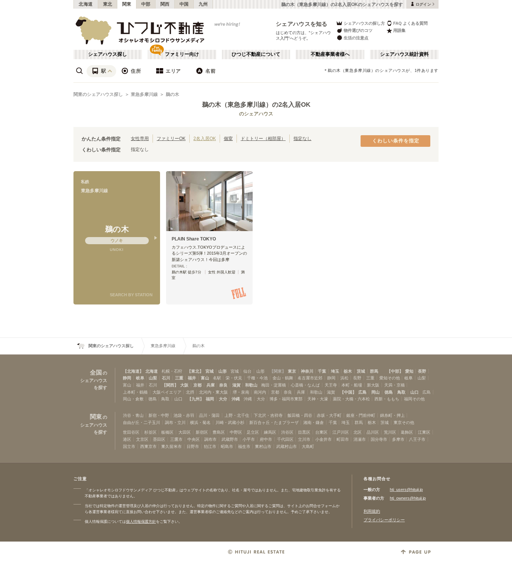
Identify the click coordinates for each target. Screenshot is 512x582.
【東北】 (195, 371)
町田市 (343, 439)
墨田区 (159, 439)
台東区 (321, 432)
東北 (107, 4)
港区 (127, 439)
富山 (205, 378)
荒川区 (390, 432)
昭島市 (227, 446)
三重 (179, 378)
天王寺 (331, 385)
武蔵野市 (230, 439)
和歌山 (251, 385)
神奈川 (307, 371)
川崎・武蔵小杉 (230, 422)
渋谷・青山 (133, 415)
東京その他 (404, 422)
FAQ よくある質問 (410, 23)
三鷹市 (176, 439)
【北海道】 (133, 371)
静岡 (127, 378)
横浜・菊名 (200, 422)
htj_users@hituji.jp (406, 489)
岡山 (375, 392)
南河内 (260, 392)
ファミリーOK (171, 138)
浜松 (344, 378)
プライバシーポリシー (384, 520)
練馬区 (270, 432)
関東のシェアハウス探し (98, 94)
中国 (184, 4)
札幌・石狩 (172, 371)
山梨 (153, 378)
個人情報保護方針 (141, 521)
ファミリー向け (182, 54)
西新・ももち (386, 399)
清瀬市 (359, 439)
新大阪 (373, 385)
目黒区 (304, 432)
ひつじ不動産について (256, 54)
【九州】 (195, 399)
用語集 (399, 30)
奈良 (223, 385)
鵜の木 (172, 94)
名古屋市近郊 (310, 378)
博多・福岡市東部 (285, 399)
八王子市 (417, 439)
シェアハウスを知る (302, 24)
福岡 (210, 399)
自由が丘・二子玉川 (141, 422)
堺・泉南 (241, 392)
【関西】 (170, 385)
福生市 (244, 446)
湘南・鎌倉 (313, 422)
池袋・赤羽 (184, 415)
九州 (203, 4)
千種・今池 (257, 378)
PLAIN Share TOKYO (194, 239)
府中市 (266, 439)
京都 (197, 385)
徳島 (389, 392)
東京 (292, 371)
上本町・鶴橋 (135, 392)
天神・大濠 (317, 399)
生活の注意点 (356, 38)
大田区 (184, 432)
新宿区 (202, 432)
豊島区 (219, 432)
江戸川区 (340, 432)
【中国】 (348, 392)
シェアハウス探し (107, 54)
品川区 (373, 432)
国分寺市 (379, 439)
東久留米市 (171, 446)
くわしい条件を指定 (395, 140)
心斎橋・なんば (305, 385)
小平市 (249, 439)
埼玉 (335, 371)
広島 (362, 392)
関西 (165, 4)
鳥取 (401, 392)
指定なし (302, 138)
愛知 (409, 371)
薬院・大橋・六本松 (351, 399)
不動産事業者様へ (330, 54)
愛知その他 (389, 378)
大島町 (308, 446)
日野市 (193, 446)
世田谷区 (131, 432)
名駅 (217, 378)
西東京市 (148, 446)
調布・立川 (175, 422)
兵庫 (211, 385)
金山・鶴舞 (282, 378)
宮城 (209, 371)
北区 (357, 432)
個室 (228, 138)
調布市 (210, 439)
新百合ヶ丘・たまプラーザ (274, 422)
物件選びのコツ (358, 30)
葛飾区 (407, 432)
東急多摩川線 (144, 94)
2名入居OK (204, 138)
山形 (223, 371)
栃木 (348, 371)
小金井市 (323, 439)
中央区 (193, 439)
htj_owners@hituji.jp (408, 498)
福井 (192, 378)
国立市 (129, 446)
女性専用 (140, 138)
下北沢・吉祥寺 (268, 415)
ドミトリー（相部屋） (263, 138)
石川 (166, 378)
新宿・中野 (158, 415)
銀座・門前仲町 (360, 415)
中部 (146, 4)
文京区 (142, 439)
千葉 (322, 371)
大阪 (184, 385)
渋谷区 (287, 432)
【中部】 (395, 371)
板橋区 (167, 432)
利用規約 (372, 511)
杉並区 (150, 432)
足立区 (253, 432)
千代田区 (285, 439)
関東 (127, 4)
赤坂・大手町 (329, 415)
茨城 (361, 371)
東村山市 (263, 446)
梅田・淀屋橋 (273, 385)
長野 (422, 371)
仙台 (247, 371)
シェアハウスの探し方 (364, 23)
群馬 (374, 371)
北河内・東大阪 (213, 392)
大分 (223, 399)
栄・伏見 (234, 378)
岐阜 (140, 378)
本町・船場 (351, 385)
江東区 (424, 432)
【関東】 (277, 371)
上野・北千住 (237, 415)
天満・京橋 (394, 385)
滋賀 (236, 385)
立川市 (304, 439)
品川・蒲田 (209, 415)
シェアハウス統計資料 (404, 54)
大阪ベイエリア (167, 392)
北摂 (190, 392)
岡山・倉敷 (133, 399)
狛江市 (210, 446)
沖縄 (236, 399)
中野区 (236, 432)
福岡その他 (414, 399)
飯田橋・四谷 (299, 415)
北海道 (86, 4)
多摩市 (398, 439)
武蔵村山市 (286, 446)
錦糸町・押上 (392, 415)
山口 (414, 392)
